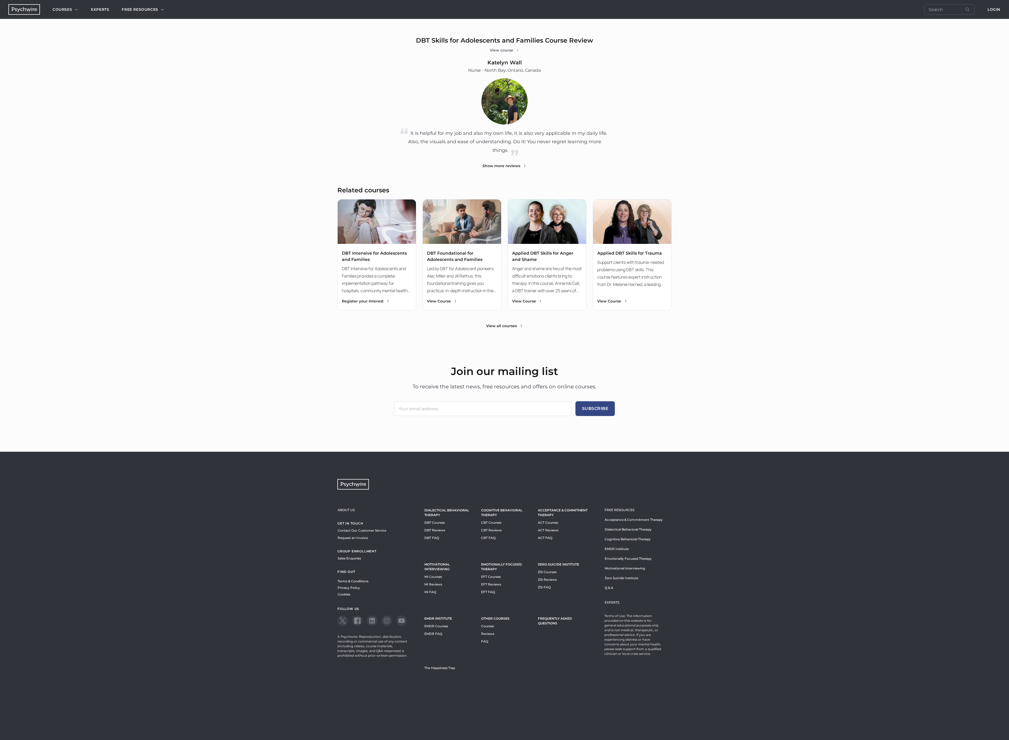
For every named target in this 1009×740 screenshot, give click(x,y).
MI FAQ (430, 592)
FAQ (484, 641)
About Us (346, 510)
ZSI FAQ (544, 587)
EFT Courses (491, 577)
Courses (62, 9)
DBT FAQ (431, 538)
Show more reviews (501, 165)
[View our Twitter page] (342, 620)
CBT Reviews (491, 530)
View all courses (501, 325)
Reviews (487, 634)
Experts (100, 9)
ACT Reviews (548, 530)
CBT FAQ (488, 538)
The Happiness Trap (439, 668)
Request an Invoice (353, 538)
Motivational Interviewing (437, 566)
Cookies (344, 594)
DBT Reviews (434, 530)
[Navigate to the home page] (24, 9)
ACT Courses (548, 523)
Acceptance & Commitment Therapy (563, 512)
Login (993, 9)
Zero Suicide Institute (621, 578)
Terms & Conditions (353, 581)
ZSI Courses (547, 572)
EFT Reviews (491, 584)
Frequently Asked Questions (555, 620)
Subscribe (595, 408)
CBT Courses (491, 523)
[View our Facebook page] (357, 620)
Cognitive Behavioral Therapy (501, 512)
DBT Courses (434, 523)
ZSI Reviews (547, 580)
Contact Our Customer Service (362, 530)
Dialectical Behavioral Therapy (446, 512)
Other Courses (495, 618)
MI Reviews (433, 584)
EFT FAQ (488, 592)
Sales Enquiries (349, 558)
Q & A (609, 588)
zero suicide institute (558, 564)
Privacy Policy (349, 588)
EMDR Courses (436, 626)
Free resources (140, 9)
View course (501, 50)
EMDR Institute (438, 618)
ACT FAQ (545, 538)
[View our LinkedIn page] (372, 620)
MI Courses (433, 577)
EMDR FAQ (433, 634)
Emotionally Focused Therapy (501, 566)
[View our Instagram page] (387, 620)
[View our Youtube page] (401, 620)
